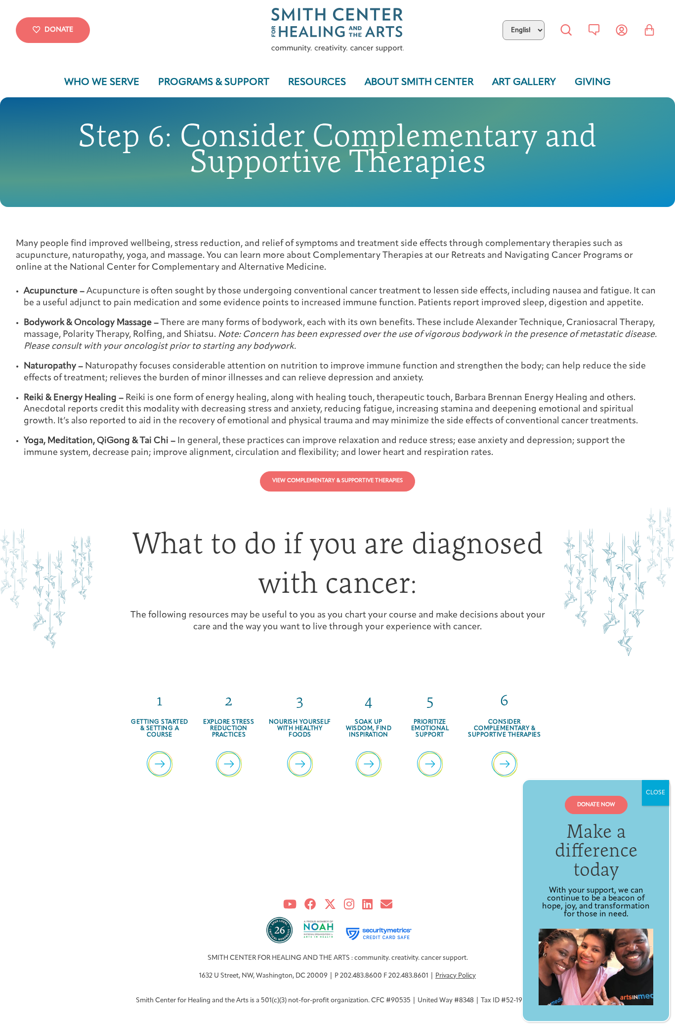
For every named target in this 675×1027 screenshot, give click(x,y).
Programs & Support (213, 82)
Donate (58, 30)
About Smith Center (419, 82)
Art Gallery (524, 82)
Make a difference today (596, 850)
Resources (317, 82)
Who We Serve (101, 82)
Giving (593, 82)
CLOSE (655, 793)
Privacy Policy (455, 976)
